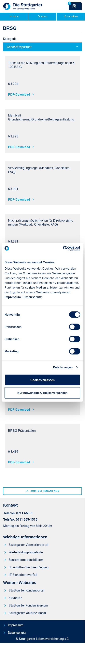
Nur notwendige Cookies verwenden (42, 392)
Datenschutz (32, 296)
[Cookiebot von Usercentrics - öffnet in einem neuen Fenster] (63, 248)
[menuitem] (26, 545)
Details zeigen (63, 367)
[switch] (74, 326)
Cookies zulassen (42, 379)
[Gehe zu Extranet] (22, 6)
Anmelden (72, 16)
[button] (42, 46)
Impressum (13, 296)
